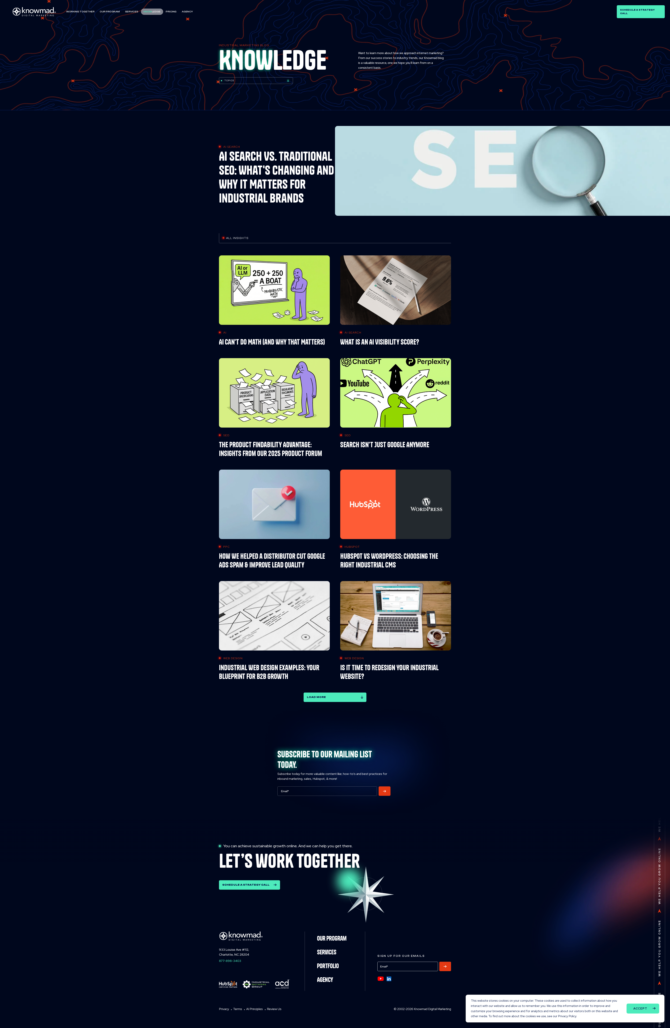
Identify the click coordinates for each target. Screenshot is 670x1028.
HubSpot (352, 547)
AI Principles (254, 1009)
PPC (226, 547)
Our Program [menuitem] (110, 11)
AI (224, 332)
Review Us (274, 1009)
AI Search (231, 147)
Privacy (224, 1009)
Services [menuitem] (131, 11)
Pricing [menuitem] (171, 11)
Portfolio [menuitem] (328, 966)
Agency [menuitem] (187, 11)
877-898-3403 (230, 961)
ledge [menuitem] (152, 11)
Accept (640, 1008)
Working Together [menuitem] (80, 11)
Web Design (233, 658)
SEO (226, 435)
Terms (237, 1009)
